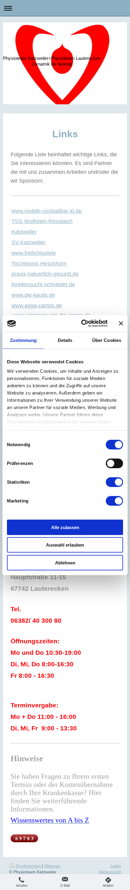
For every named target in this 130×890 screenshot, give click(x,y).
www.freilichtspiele (33, 253)
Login (115, 865)
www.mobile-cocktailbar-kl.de (46, 211)
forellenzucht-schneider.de (43, 284)
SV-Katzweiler (28, 242)
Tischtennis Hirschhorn (39, 264)
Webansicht (110, 871)
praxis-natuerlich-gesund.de (45, 274)
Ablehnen (65, 562)
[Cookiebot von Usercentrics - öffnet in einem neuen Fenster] (82, 323)
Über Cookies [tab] (106, 340)
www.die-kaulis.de (33, 295)
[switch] (114, 463)
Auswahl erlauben (65, 544)
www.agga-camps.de (36, 306)
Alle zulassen (65, 527)
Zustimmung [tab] (23, 340)
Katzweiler (24, 232)
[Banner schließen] (121, 323)
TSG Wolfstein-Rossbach (42, 221)
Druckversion (28, 865)
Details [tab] (65, 340)
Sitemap (52, 865)
